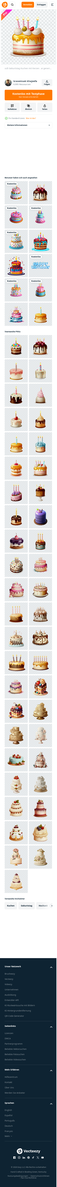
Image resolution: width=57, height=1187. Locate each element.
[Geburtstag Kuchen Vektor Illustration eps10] (16, 314)
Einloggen (41, 4)
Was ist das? (31, 118)
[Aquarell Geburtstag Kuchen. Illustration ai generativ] (16, 435)
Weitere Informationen (17, 125)
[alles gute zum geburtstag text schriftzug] (16, 362)
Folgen (47, 84)
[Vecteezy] (5, 5)
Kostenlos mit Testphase (28, 95)
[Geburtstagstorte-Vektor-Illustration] (16, 338)
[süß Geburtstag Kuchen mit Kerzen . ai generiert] (16, 217)
